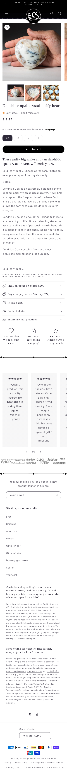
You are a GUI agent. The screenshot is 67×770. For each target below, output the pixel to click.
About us (11, 531)
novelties (37, 617)
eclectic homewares (45, 668)
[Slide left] (3, 93)
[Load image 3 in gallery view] (51, 93)
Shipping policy (13, 767)
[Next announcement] (61, 3)
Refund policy (21, 762)
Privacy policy (37, 762)
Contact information (33, 767)
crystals (10, 620)
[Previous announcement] (5, 3)
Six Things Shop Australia (32, 758)
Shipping (11, 524)
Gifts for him (13, 553)
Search (10, 567)
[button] (6, 13)
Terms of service (55, 762)
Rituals (10, 538)
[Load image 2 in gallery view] (33, 93)
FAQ (8, 516)
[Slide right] (63, 93)
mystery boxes (28, 613)
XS (7, 138)
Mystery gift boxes (17, 560)
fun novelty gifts (34, 671)
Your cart (11, 575)
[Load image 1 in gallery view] (16, 93)
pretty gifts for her (19, 674)
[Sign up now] (57, 495)
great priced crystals (16, 671)
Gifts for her (13, 545)
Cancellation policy (55, 767)
